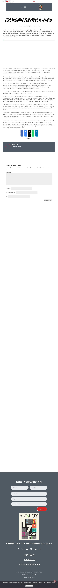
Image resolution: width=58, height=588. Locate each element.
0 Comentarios (37, 26)
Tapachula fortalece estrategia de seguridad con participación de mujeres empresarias (26, 456)
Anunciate (29, 560)
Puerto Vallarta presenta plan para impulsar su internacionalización (25, 248)
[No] (56, 584)
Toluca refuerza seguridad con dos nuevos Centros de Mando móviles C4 (26, 373)
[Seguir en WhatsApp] (40, 549)
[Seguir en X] (22, 549)
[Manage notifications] (55, 581)
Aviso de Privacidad (29, 564)
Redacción (22, 26)
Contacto (29, 555)
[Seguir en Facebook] (18, 549)
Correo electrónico (10, 192)
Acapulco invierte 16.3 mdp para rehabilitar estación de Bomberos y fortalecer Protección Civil (27, 331)
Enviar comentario (48, 200)
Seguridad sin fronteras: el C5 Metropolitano (19, 415)
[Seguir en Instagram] (31, 549)
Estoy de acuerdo (29, 585)
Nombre (8, 188)
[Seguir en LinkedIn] (35, 549)
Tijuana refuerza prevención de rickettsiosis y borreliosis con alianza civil (26, 289)
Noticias (31, 26)
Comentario (9, 172)
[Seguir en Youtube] (27, 549)
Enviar (42, 509)
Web (7, 196)
